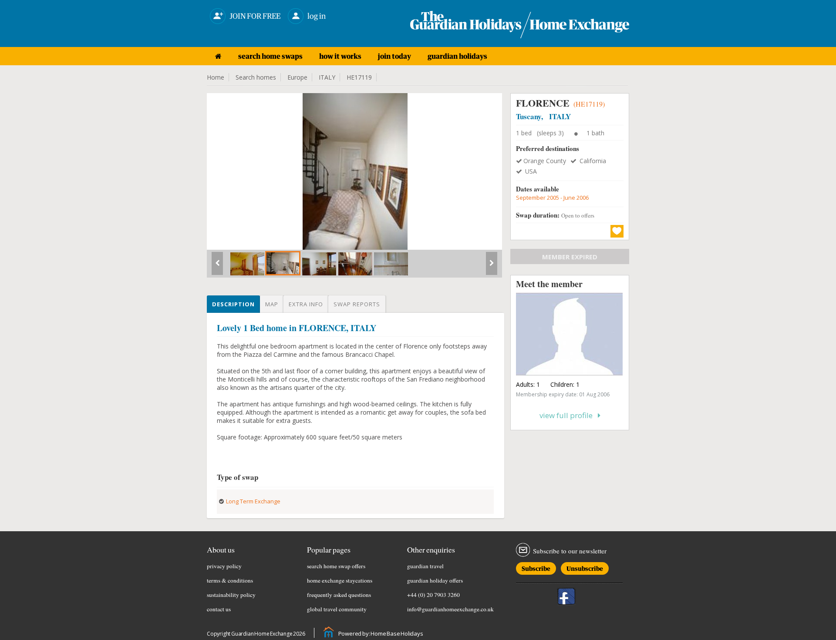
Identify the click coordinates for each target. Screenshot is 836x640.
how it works (340, 56)
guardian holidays (457, 56)
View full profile (568, 415)
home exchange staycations (339, 580)
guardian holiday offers (435, 580)
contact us (219, 609)
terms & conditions (230, 580)
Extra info (306, 304)
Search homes (256, 77)
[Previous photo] (217, 266)
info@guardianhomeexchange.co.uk (450, 609)
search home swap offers (336, 566)
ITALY (327, 77)
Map (271, 304)
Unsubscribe (585, 567)
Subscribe (536, 567)
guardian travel (425, 566)
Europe (297, 77)
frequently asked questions (339, 595)
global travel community (337, 609)
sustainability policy (231, 595)
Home (215, 77)
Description (233, 304)
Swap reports (357, 304)
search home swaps (270, 56)
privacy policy (224, 566)
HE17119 (359, 77)
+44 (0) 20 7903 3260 (433, 595)
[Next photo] (491, 266)
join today (394, 56)
